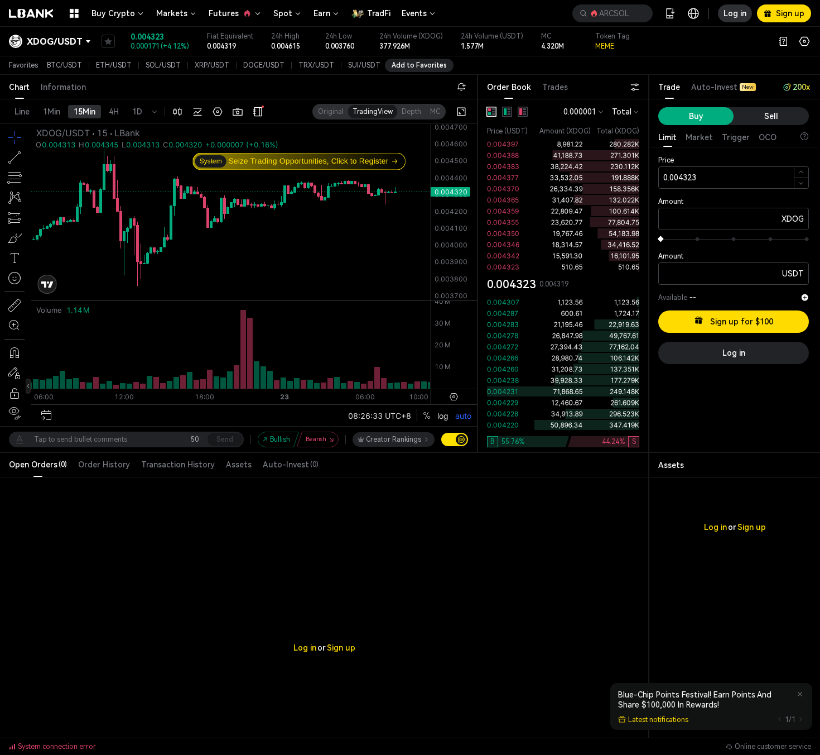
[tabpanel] (563, 275)
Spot (282, 13)
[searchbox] (610, 13)
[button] (612, 13)
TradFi (378, 13)
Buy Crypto (113, 13)
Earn (321, 13)
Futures (224, 13)
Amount (670, 202)
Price (666, 160)
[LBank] (31, 13)
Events (414, 13)
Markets (171, 13)
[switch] (454, 439)
